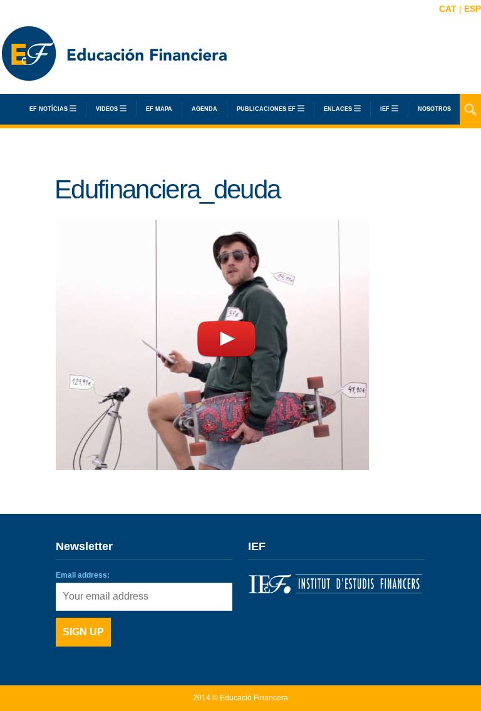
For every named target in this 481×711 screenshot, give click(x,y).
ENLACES (338, 109)
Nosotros (434, 109)
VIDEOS (107, 109)
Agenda (204, 109)
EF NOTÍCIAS (48, 109)
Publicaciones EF (266, 109)
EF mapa (159, 109)
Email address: (83, 575)
